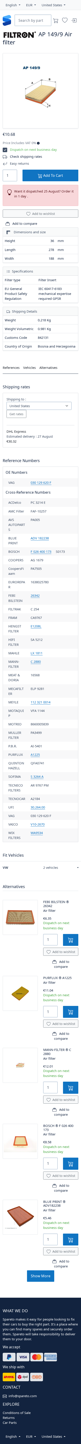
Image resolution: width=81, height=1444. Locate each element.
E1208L (36, 626)
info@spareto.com (23, 1396)
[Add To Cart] (70, 940)
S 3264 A (37, 776)
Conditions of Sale (17, 1412)
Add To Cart (52, 175)
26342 (35, 595)
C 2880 (36, 661)
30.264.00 (38, 807)
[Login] (73, 20)
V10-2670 (38, 824)
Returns (9, 1417)
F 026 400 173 (41, 551)
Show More (40, 1275)
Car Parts (10, 1422)
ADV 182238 (40, 538)
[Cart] (55, 20)
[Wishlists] (64, 20)
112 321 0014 (40, 702)
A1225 (35, 754)
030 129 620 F (41, 482)
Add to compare (24, 223)
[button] (13, 5)
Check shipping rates (26, 156)
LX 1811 (37, 653)
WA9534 (37, 832)
